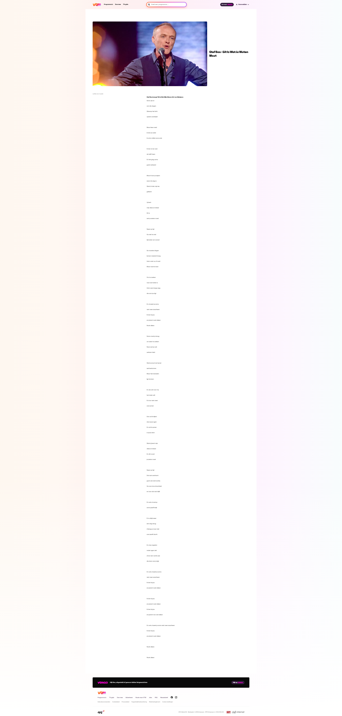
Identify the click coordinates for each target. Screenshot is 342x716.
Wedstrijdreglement (154, 702)
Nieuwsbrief (164, 697)
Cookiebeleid (116, 702)
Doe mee (118, 4)
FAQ (156, 697)
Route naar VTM (141, 697)
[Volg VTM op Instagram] (176, 697)
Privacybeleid (125, 702)
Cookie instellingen (167, 702)
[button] (242, 4)
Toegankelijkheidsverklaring (139, 702)
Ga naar (224, 4)
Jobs (150, 697)
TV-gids (125, 4)
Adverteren (129, 697)
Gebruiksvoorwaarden (104, 702)
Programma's (108, 4)
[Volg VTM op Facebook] (172, 697)
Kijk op (235, 682)
